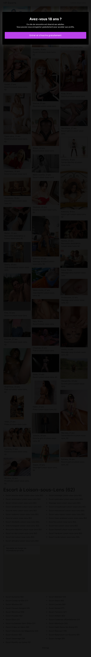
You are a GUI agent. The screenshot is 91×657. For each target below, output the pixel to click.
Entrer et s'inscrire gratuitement (45, 35)
